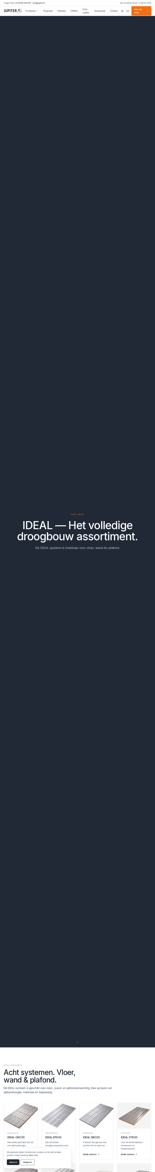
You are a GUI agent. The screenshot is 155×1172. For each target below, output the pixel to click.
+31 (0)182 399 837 (22, 3)
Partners (62, 11)
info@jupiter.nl (39, 3)
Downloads (99, 11)
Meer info (33, 1155)
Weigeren (27, 1162)
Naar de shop (138, 11)
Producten (31, 11)
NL (122, 11)
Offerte (74, 11)
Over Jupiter (85, 11)
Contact (114, 11)
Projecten (48, 11)
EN (128, 11)
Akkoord (13, 1162)
